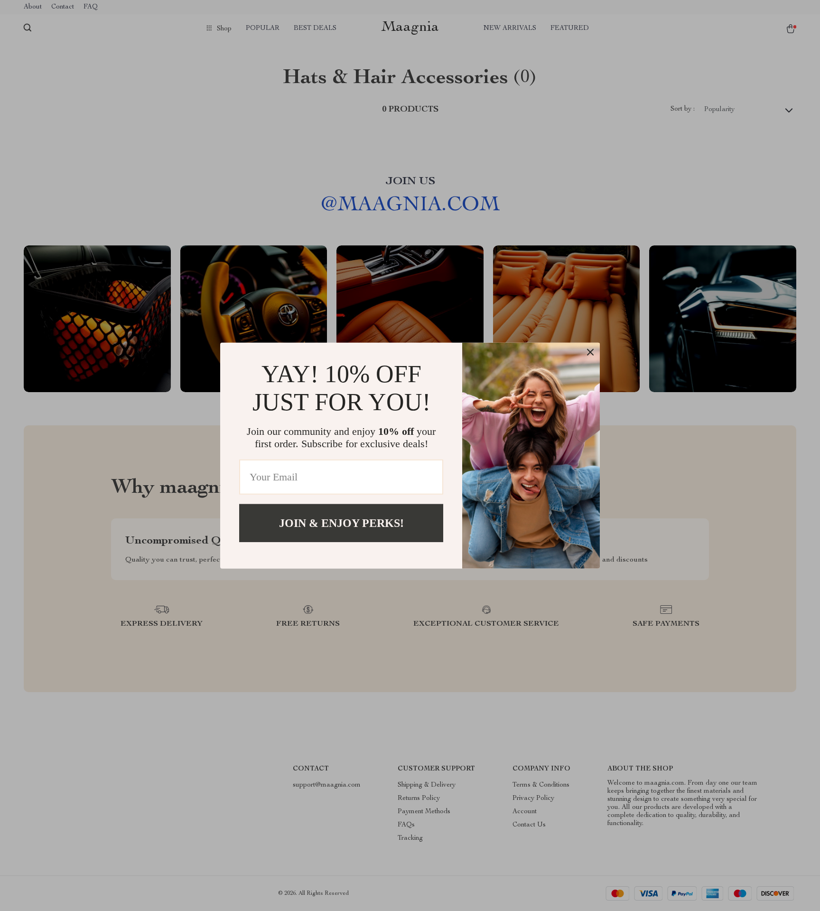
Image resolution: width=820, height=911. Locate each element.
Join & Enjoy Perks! (341, 523)
